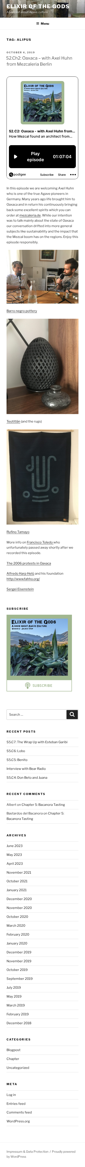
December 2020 (19, 899)
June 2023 (15, 846)
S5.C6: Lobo (16, 751)
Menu (45, 23)
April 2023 (15, 864)
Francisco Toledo (40, 542)
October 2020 (17, 917)
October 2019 (17, 970)
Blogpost (13, 1050)
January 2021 (17, 890)
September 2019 (20, 979)
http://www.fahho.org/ (23, 579)
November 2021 (19, 872)
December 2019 (19, 952)
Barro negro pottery (22, 311)
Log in (11, 1095)
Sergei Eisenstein (20, 589)
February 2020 (18, 934)
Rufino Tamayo (18, 532)
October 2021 (17, 881)
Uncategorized (18, 1068)
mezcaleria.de (30, 215)
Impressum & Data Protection (27, 1151)
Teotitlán (13, 421)
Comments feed (19, 1112)
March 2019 (16, 1005)
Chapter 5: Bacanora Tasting (43, 805)
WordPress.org (18, 1121)
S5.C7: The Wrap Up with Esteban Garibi (37, 742)
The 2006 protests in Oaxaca (29, 563)
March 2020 (16, 926)
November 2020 (19, 908)
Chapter (13, 1059)
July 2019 (14, 988)
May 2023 (14, 855)
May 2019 (14, 996)
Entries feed (16, 1104)
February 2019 (18, 1014)
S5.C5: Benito (17, 760)
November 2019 (19, 961)
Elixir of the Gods (38, 6)
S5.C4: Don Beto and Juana (27, 778)
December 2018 (19, 1023)
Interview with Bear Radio (26, 769)
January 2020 (17, 943)
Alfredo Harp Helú (20, 573)
